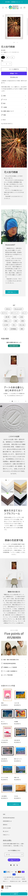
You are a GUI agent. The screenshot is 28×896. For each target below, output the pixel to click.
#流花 (15, 321)
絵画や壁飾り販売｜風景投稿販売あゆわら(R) (16, 877)
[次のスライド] (18, 401)
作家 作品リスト (12, 292)
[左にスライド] (10, 42)
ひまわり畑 (16, 703)
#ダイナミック (14, 313)
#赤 (5, 329)
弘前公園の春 (17, 740)
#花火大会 (21, 325)
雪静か (2, 703)
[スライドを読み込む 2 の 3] (14, 401)
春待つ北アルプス (18, 758)
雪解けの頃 (16, 777)
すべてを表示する (14, 804)
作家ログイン (6, 835)
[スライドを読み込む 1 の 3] (12, 401)
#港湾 (22, 321)
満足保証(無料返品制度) (9, 817)
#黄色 (21, 329)
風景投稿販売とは (7, 821)
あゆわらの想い (7, 840)
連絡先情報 (24, 881)
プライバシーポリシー (15, 879)
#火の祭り (6, 325)
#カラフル (4, 313)
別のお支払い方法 (14, 77)
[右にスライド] (17, 42)
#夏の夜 (7, 317)
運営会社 (5, 824)
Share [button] (4, 119)
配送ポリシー (5, 881)
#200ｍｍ (8, 309)
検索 (4, 814)
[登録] (21, 854)
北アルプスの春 (4, 777)
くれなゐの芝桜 (4, 740)
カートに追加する (14, 893)
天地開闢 (16, 721)
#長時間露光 (13, 329)
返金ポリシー (7, 879)
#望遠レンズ (7, 321)
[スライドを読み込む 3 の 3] (16, 401)
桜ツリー (3, 721)
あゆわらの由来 (7, 828)
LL (12, 57)
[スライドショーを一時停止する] (26, 401)
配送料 (5, 52)
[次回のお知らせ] (25, 2)
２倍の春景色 (4, 796)
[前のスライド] (9, 401)
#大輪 (21, 317)
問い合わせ (5, 831)
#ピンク (24, 313)
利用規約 (23, 879)
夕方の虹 (16, 796)
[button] (3, 7)
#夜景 (14, 317)
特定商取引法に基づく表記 (15, 881)
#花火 (14, 325)
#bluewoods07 (18, 309)
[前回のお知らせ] (2, 2)
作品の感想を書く (14, 346)
